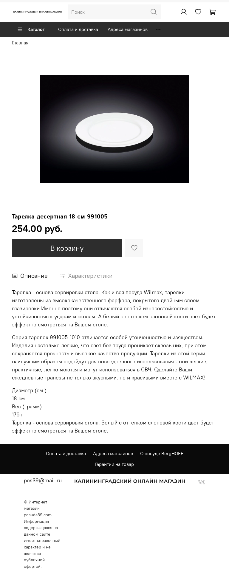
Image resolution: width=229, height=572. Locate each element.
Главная (20, 43)
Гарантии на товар (114, 464)
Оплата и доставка (78, 29)
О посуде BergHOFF (161, 453)
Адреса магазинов (128, 29)
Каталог (36, 29)
